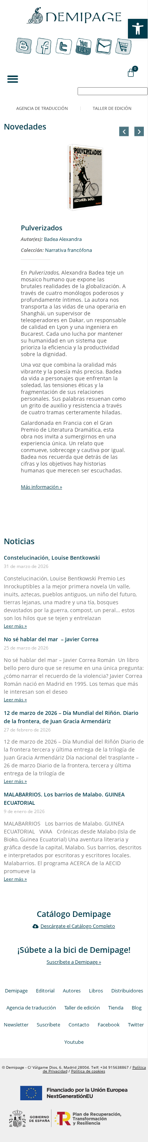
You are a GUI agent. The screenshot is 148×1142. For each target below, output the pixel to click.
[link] (138, 29)
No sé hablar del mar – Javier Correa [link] (51, 639)
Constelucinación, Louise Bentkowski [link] (52, 557)
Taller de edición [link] (112, 108)
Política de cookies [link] (88, 1071)
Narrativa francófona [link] (68, 250)
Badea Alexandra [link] (63, 239)
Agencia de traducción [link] (42, 108)
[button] (13, 79)
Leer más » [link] (15, 626)
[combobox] (113, 91)
